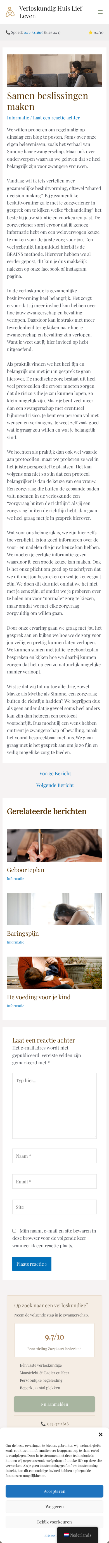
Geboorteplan (25, 869)
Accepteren (54, 1491)
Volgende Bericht (55, 785)
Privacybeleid (54, 1535)
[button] (100, 1434)
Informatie (18, 117)
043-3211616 (33, 32)
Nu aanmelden (54, 1404)
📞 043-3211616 (55, 1423)
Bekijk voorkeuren (54, 1522)
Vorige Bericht (55, 773)
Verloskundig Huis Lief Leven (50, 11)
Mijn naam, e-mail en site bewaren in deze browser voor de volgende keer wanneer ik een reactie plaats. (54, 1237)
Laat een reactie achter (56, 117)
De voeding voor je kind (39, 997)
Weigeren (55, 1506)
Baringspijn (23, 933)
